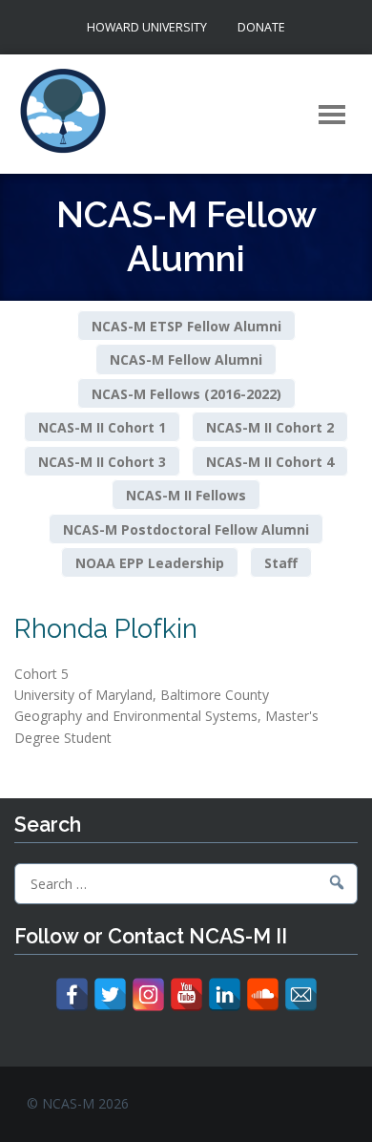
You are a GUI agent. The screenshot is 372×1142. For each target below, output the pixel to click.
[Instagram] (148, 994)
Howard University (147, 27)
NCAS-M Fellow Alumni (186, 359)
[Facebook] (72, 994)
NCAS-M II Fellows (186, 495)
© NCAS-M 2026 (78, 1103)
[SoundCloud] (262, 994)
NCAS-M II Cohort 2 (270, 427)
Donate (261, 27)
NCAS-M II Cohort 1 (102, 427)
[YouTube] (186, 994)
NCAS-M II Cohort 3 (102, 461)
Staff (281, 563)
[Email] (301, 994)
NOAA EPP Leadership (149, 563)
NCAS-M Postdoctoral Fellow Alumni (186, 528)
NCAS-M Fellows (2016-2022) (186, 393)
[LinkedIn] (224, 994)
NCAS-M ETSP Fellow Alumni (186, 326)
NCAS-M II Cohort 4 (270, 461)
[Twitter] (110, 994)
